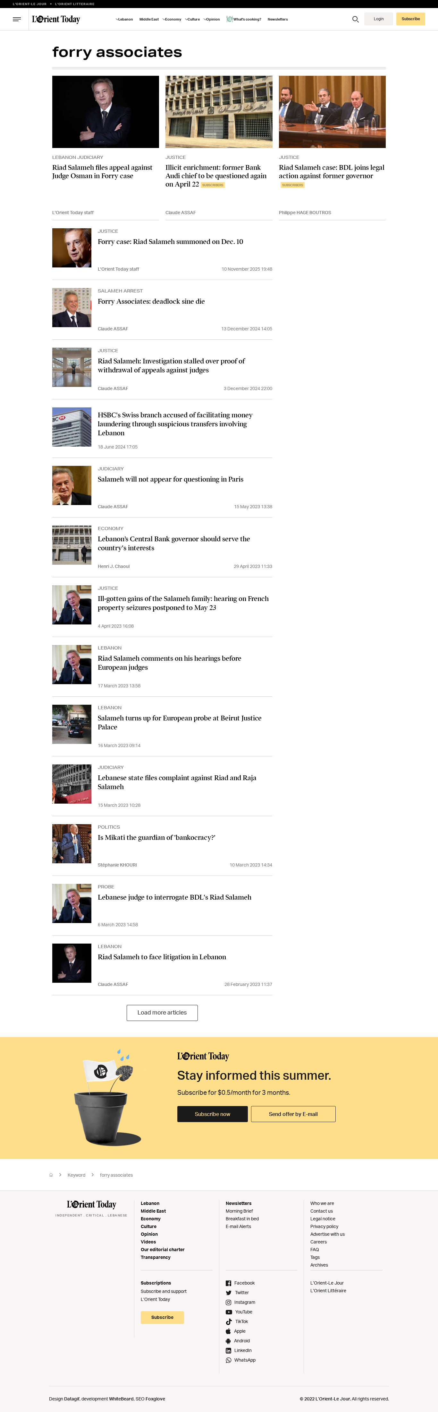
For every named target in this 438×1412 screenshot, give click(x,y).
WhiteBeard (121, 1398)
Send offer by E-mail (293, 1114)
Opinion (149, 1234)
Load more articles (162, 1012)
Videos (148, 1241)
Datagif (72, 1398)
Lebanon (150, 1203)
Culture (148, 1226)
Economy (151, 1218)
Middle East (153, 1211)
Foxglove (155, 1398)
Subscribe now (212, 1114)
